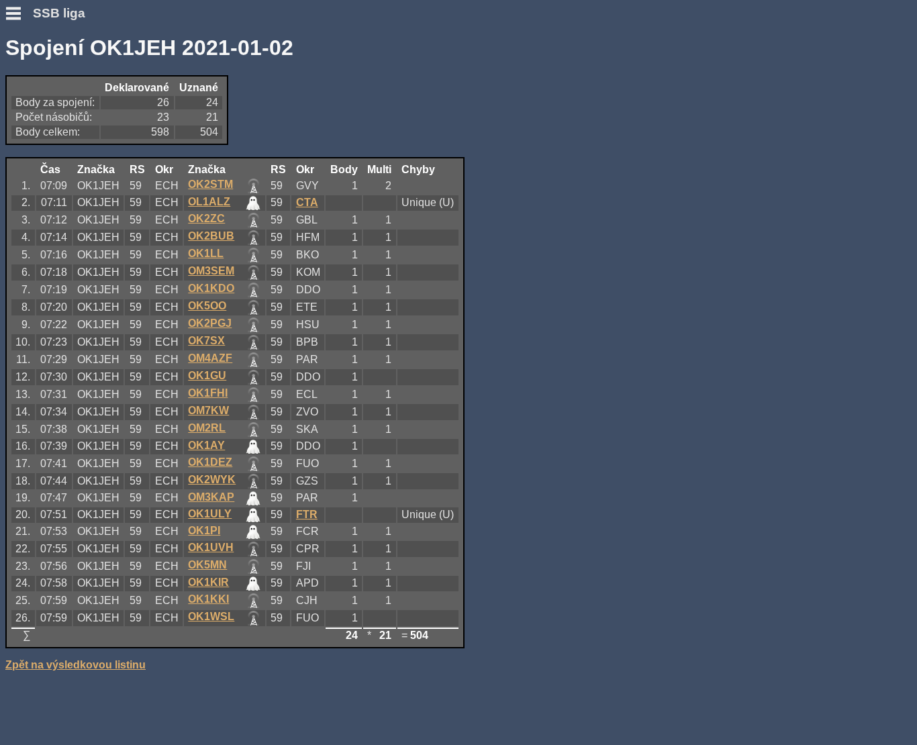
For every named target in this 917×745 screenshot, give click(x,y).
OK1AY (206, 445)
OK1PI (204, 530)
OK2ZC (206, 218)
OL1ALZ (209, 201)
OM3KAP (211, 497)
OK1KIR (208, 582)
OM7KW (208, 410)
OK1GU (207, 375)
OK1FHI (208, 393)
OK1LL (206, 253)
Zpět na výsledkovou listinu (75, 664)
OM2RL (207, 428)
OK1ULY (210, 513)
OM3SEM (211, 271)
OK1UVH (211, 547)
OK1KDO (211, 288)
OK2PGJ (210, 323)
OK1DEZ (210, 462)
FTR (307, 514)
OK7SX (206, 340)
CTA (307, 202)
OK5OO (207, 305)
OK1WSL (211, 616)
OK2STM (210, 184)
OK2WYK (212, 479)
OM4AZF (210, 358)
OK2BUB (211, 236)
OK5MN (207, 564)
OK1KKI (208, 599)
